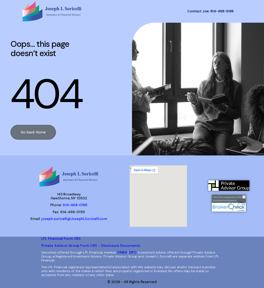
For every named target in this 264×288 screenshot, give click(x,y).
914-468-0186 (75, 205)
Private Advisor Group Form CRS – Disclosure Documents (90, 245)
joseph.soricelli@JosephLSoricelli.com (74, 218)
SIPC (133, 252)
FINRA (122, 252)
